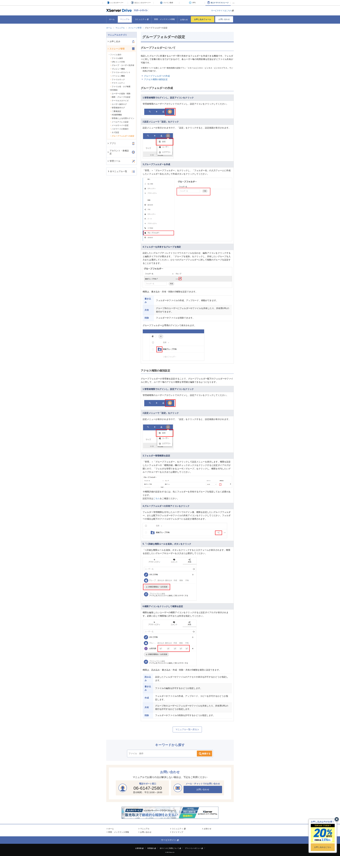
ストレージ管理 (117, 49)
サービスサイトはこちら (221, 10)
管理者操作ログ (118, 108)
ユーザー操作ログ (119, 104)
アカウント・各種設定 (119, 152)
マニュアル (124, 19)
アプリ (113, 143)
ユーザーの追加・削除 (121, 93)
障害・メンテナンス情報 (164, 19)
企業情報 (138, 848)
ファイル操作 (117, 58)
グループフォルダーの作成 (157, 76)
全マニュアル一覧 (118, 171)
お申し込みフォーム (202, 19)
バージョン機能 (118, 76)
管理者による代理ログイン (123, 118)
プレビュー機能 (118, 69)
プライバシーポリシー (193, 848)
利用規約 (150, 848)
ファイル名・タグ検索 (121, 86)
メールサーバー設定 (120, 125)
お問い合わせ (224, 19)
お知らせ (184, 19)
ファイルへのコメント (121, 72)
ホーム (112, 19)
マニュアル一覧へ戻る (186, 729)
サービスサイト (169, 840)
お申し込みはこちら (322, 847)
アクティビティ (118, 83)
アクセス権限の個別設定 (156, 79)
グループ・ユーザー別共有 (123, 65)
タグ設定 (115, 132)
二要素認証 (116, 111)
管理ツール (115, 161)
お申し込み (115, 41)
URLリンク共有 (118, 62)
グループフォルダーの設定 (123, 136)
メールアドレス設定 (120, 122)
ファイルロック (118, 79)
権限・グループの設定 (121, 97)
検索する (206, 753)
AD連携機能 (117, 115)
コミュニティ (141, 19)
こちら (156, 498)
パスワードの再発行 (120, 129)
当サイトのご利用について (169, 848)
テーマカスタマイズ (120, 101)
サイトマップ (177, 832)
